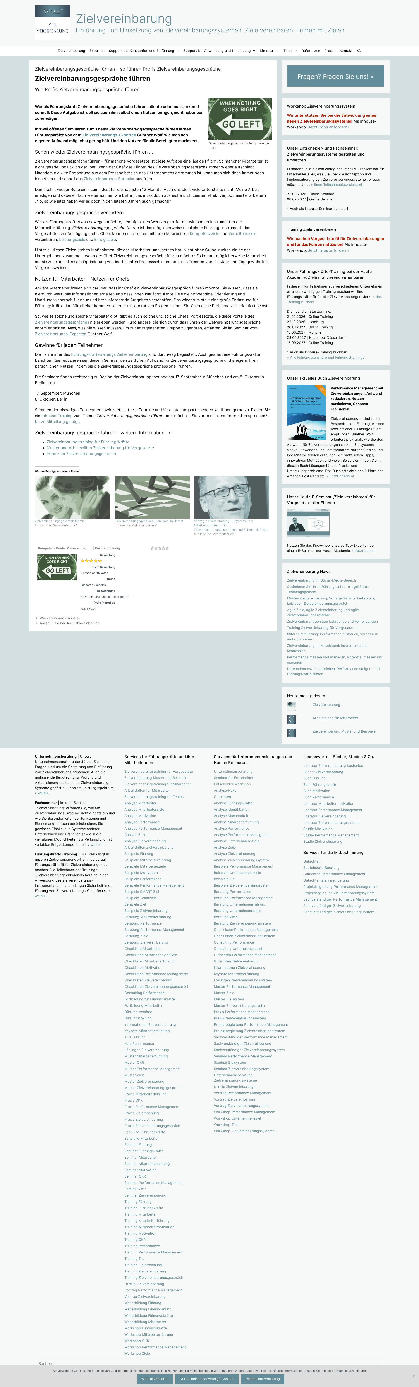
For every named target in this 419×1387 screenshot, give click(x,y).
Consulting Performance (144, 993)
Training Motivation (140, 1233)
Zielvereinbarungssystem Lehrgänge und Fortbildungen (332, 621)
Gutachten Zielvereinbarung (236, 961)
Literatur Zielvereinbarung (324, 816)
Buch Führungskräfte (320, 784)
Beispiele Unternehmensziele (237, 872)
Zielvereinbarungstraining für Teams (154, 797)
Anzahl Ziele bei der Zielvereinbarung (70, 623)
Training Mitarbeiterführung (147, 1220)
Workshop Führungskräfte (145, 1328)
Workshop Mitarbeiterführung (148, 1334)
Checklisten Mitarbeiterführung (150, 961)
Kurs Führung (135, 1037)
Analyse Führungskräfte (233, 803)
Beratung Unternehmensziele (237, 910)
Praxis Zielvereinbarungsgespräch (152, 1125)
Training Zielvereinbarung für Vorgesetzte (321, 627)
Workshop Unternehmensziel (237, 1118)
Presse (330, 50)
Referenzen (311, 50)
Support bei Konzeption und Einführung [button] (141, 50)
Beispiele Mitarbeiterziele (145, 866)
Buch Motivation (316, 791)
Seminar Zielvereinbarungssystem (241, 1069)
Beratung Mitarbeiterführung (147, 917)
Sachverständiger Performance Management (251, 1037)
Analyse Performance (142, 822)
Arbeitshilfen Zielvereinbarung (149, 847)
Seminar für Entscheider (233, 778)
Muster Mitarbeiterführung (146, 1056)
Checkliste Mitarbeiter (142, 948)
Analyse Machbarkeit (231, 815)
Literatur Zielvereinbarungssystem (331, 822)
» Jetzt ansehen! (340, 476)
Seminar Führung (138, 1144)
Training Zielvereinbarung (145, 1271)
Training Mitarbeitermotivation (149, 1227)
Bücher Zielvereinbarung (323, 772)
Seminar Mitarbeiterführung (147, 1163)
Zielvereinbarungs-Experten (109, 135)
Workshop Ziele (137, 1353)
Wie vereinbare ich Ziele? (60, 618)
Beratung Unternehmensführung (240, 904)
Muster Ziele (134, 1075)
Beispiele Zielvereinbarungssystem (242, 885)
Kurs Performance (139, 1043)
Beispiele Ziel (135, 904)
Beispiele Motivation (141, 872)
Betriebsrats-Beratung (321, 867)
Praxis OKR (133, 1100)
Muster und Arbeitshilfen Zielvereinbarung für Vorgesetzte (100, 447)
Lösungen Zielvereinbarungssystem (243, 980)
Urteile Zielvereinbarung (144, 1284)
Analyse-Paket (226, 790)
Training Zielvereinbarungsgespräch (153, 1277)
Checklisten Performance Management (156, 974)
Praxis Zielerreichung (141, 1113)
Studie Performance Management (331, 835)
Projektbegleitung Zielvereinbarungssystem (249, 1031)
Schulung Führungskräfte (144, 1132)
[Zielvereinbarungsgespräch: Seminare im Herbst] (152, 497)
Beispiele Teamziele (140, 898)
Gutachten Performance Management (245, 955)
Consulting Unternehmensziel (238, 948)
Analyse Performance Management (153, 828)
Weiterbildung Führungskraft (147, 1309)
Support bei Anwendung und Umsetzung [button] (217, 50)
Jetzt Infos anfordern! (328, 127)
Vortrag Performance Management (153, 1290)
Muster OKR (134, 1062)
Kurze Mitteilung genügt (57, 421)
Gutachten (222, 797)
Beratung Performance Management (154, 929)
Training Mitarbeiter (140, 1214)
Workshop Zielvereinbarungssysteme (244, 1131)
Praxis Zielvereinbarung (143, 1119)
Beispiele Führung (138, 853)
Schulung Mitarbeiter (141, 1138)
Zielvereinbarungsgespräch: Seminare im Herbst (149, 521)
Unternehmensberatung (233, 771)
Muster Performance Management (152, 1069)
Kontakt (346, 50)
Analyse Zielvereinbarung (145, 841)
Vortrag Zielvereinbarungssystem (241, 1105)
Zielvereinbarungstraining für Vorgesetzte (158, 771)
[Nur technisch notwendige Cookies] (413, 1376)
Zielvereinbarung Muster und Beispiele (344, 731)
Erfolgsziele (105, 239)
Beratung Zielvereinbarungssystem (242, 923)
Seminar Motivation (140, 1170)
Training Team (136, 1258)
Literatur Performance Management (332, 810)
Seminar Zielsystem (230, 1062)
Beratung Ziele (136, 936)
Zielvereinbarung (124, 18)
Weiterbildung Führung (142, 1303)
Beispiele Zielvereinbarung (146, 910)
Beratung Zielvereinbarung (146, 942)
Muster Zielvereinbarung (144, 1081)
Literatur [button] (267, 50)
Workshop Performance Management (155, 1347)
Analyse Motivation (140, 815)
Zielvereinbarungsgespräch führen (59, 521)
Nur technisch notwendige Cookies (207, 1379)
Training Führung (138, 1201)
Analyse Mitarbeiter (140, 803)
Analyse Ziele (135, 834)
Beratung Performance (143, 923)
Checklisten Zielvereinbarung (148, 980)
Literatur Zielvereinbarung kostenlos (333, 765)
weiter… (44, 793)
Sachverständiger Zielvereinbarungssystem (249, 1050)
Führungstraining (138, 1018)
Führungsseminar (138, 1012)
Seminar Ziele (135, 1189)
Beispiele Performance (142, 879)
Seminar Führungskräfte (143, 1151)
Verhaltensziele (242, 233)
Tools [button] (287, 50)
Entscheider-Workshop (232, 784)
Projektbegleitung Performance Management (251, 1024)
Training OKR (135, 1239)
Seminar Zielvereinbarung (145, 1195)
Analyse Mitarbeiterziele (144, 809)
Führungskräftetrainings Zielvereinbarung (109, 354)
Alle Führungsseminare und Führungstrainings (327, 357)
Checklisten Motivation (143, 967)
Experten (97, 50)
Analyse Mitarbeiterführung (236, 822)
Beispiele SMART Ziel (141, 891)
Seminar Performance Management (153, 1182)
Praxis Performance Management (151, 1106)
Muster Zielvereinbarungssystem (240, 1005)
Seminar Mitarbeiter (140, 1157)
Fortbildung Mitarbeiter (143, 1005)
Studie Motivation (318, 829)
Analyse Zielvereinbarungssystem (241, 860)
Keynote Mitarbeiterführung (147, 1031)
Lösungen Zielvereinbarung (146, 1050)
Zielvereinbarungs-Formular (109, 178)
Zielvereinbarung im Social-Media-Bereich (321, 580)
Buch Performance (318, 797)
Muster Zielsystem (229, 999)
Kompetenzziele (204, 233)
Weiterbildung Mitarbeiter (145, 1322)
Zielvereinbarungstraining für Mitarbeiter (157, 784)
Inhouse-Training (57, 415)
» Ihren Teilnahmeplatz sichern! (336, 184)
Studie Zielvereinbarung (322, 841)
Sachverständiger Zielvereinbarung (242, 1043)
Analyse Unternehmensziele (236, 841)
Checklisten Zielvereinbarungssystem (244, 936)
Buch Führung (314, 778)
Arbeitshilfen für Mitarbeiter (335, 718)
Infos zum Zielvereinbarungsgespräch (81, 453)
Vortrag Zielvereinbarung (145, 1296)
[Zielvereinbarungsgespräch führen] (72, 497)
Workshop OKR (136, 1341)
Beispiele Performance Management (154, 885)
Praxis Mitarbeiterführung (145, 1094)
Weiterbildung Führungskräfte (148, 1315)
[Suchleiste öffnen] (359, 51)
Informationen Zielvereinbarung (150, 1024)
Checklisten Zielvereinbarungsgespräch (156, 986)
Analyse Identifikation (231, 809)
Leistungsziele (72, 239)
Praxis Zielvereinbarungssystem (240, 1018)
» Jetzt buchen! (364, 550)
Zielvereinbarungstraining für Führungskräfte (88, 442)
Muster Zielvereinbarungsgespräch (152, 1088)
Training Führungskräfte (143, 1208)
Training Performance (142, 1246)
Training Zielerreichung (143, 1265)
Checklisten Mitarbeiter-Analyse (150, 955)
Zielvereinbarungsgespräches (62, 322)
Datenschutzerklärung (263, 1379)
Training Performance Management (153, 1252)
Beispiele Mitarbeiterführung (147, 860)
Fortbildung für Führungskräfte (149, 999)
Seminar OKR (135, 1176)
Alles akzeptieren (155, 1379)
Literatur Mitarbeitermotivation (328, 803)
